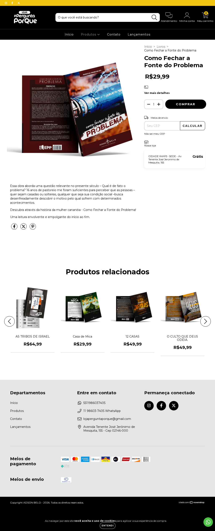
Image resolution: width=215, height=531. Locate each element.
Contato (114, 34)
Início (69, 34)
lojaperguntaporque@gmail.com (107, 419)
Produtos (89, 34)
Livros (161, 47)
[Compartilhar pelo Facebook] (14, 228)
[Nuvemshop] (192, 503)
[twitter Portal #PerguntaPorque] (18, 3)
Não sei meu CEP (154, 133)
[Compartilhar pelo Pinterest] (33, 228)
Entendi (108, 525)
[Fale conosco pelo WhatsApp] (208, 522)
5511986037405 (94, 403)
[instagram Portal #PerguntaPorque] (6, 3)
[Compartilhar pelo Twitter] (24, 228)
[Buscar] (154, 17)
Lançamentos (139, 34)
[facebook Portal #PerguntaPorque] (12, 3)
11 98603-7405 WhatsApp (102, 411)
